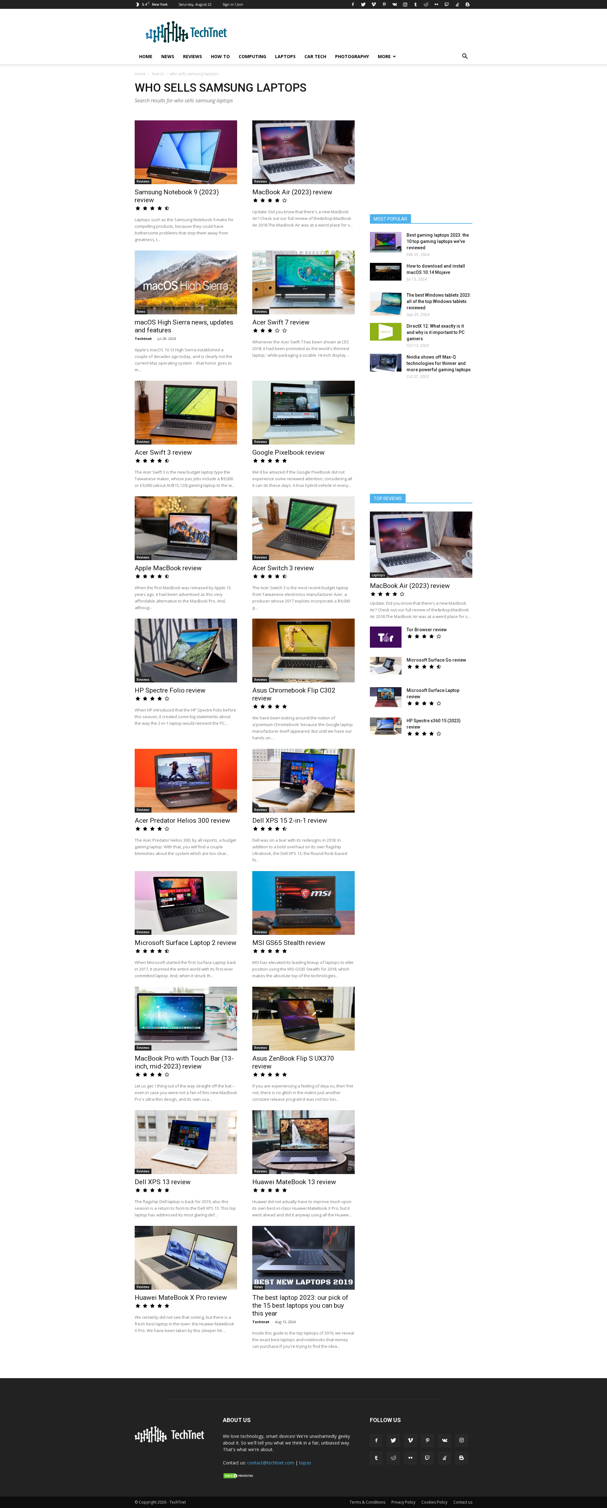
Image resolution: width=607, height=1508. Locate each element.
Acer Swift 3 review (163, 452)
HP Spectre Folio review (170, 690)
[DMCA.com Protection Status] (238, 1477)
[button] (464, 57)
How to (220, 56)
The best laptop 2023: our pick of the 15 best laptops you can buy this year (300, 1305)
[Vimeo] (373, 4)
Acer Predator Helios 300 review (182, 820)
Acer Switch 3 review (283, 568)
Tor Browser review (427, 629)
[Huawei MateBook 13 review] (303, 1142)
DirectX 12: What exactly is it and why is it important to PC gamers (435, 332)
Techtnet (143, 338)
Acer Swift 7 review (281, 322)
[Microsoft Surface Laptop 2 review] (186, 903)
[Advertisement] (421, 439)
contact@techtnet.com (270, 1463)
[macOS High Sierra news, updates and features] (186, 282)
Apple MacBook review (168, 568)
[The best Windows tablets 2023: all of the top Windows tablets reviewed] (386, 304)
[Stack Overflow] (457, 4)
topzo (305, 1463)
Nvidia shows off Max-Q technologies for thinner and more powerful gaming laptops (439, 363)
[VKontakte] (394, 4)
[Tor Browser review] (386, 637)
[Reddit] (426, 4)
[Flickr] (436, 4)
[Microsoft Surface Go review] (386, 666)
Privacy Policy (403, 1502)
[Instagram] (405, 4)
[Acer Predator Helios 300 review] (186, 781)
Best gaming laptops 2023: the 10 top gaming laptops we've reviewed (438, 241)
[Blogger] (467, 4)
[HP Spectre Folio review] (186, 650)
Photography (352, 56)
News (167, 56)
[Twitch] (446, 4)
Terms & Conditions (367, 1502)
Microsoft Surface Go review (436, 660)
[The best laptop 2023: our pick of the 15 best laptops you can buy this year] (303, 1258)
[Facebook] (353, 4)
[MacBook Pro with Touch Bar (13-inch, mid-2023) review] (186, 1019)
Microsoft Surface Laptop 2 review (185, 943)
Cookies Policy (434, 1502)
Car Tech (315, 56)
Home (145, 56)
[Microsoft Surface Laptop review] (386, 697)
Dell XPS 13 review (163, 1182)
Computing (252, 56)
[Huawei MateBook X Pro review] (186, 1258)
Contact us (462, 1502)
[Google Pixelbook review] (303, 413)
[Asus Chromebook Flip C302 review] (303, 650)
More (384, 56)
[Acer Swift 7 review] (303, 282)
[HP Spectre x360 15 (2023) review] (386, 726)
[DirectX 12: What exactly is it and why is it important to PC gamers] (386, 332)
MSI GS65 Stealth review (288, 943)
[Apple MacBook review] (186, 528)
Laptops (285, 56)
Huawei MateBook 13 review (294, 1182)
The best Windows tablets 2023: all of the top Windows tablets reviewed (439, 301)
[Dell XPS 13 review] (186, 1142)
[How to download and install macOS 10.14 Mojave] (386, 272)
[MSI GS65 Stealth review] (303, 903)
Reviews (192, 56)
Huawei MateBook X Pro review (181, 1297)
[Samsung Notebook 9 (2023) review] (186, 152)
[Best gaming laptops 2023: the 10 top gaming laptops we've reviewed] (386, 242)
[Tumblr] (415, 4)
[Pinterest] (384, 4)
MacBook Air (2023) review (292, 192)
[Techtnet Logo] (171, 1441)
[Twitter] (363, 4)
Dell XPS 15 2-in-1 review (289, 820)
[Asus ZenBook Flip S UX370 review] (303, 1019)
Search (158, 73)
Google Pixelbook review (288, 452)
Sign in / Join (233, 4)
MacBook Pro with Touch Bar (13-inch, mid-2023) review (184, 1062)
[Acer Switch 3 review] (303, 528)
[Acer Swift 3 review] (186, 413)
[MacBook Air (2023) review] (303, 152)
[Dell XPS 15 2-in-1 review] (303, 781)
